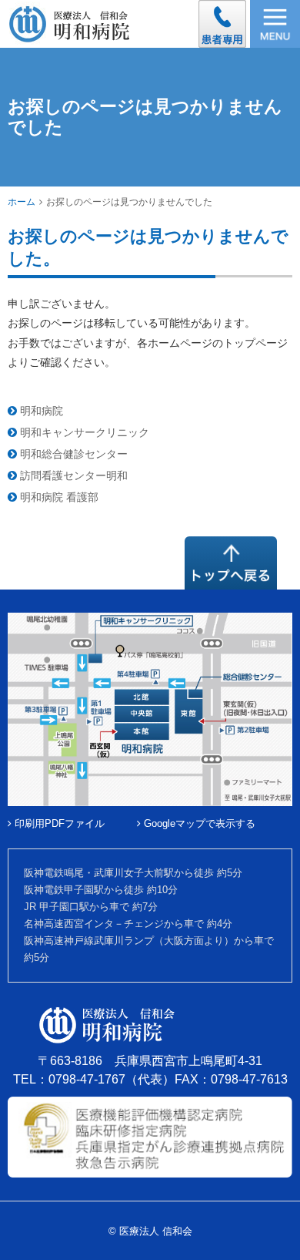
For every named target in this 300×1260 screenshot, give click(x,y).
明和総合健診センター (72, 454)
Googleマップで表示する (198, 823)
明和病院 (40, 411)
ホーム (21, 202)
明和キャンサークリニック (83, 432)
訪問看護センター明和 (72, 475)
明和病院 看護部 (57, 497)
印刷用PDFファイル (58, 823)
